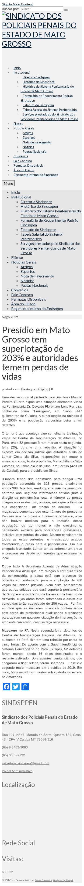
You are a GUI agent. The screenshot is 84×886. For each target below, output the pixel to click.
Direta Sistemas (43, 880)
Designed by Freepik (63, 880)
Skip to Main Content (17, 4)
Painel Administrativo (17, 771)
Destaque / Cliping (34, 389)
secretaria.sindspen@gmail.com (25, 763)
